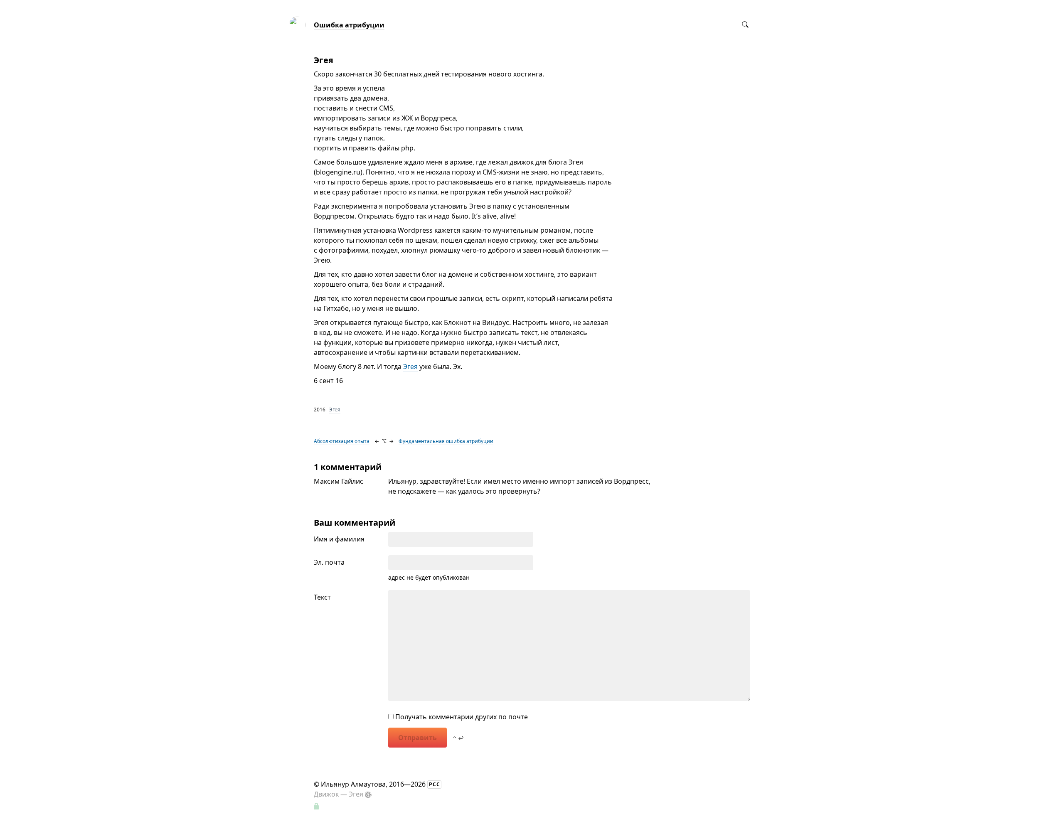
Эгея (410, 366)
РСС (434, 784)
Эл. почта (329, 562)
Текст (322, 597)
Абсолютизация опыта (341, 441)
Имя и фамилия (339, 539)
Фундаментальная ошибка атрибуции (446, 441)
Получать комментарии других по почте (461, 716)
